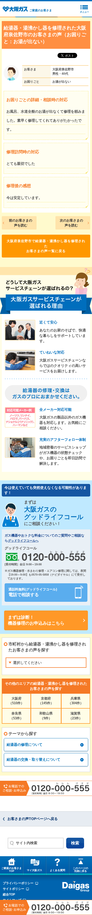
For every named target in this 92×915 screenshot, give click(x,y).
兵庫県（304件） (75, 701)
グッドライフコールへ (23, 540)
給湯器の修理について (24, 744)
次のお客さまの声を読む (71, 222)
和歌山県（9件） (46, 715)
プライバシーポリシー (18, 883)
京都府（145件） (46, 701)
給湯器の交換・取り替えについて (33, 759)
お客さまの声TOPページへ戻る (32, 819)
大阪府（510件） (16, 701)
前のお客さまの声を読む (20, 222)
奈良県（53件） (16, 715)
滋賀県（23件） (75, 715)
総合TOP (9, 894)
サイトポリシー (13, 889)
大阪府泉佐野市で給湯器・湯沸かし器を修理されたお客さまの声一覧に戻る (46, 246)
